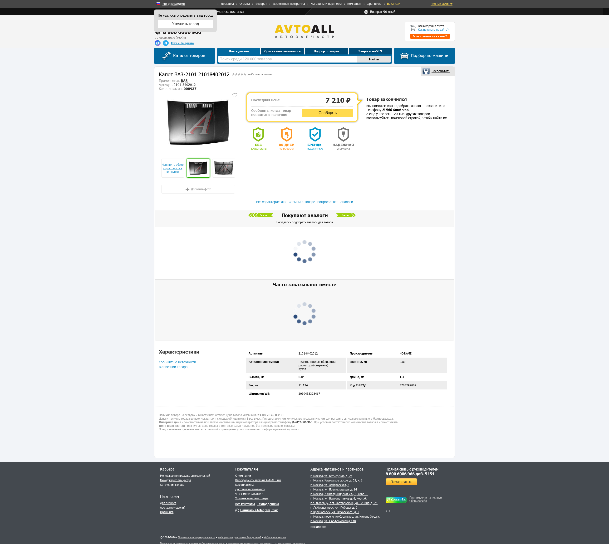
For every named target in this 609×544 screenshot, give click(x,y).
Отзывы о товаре (302, 202)
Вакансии (393, 3)
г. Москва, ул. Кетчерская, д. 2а (331, 475)
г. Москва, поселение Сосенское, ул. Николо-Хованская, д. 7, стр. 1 (355, 516)
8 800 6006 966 (182, 32)
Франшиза (374, 3)
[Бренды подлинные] (315, 138)
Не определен (173, 3)
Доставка (227, 3)
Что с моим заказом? (249, 493)
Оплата (245, 3)
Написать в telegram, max (259, 510)
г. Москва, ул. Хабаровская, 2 (329, 484)
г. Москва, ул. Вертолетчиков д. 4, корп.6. (338, 498)
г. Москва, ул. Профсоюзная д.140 (333, 521)
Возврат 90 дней (382, 12)
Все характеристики (271, 202)
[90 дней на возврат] (287, 138)
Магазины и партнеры (326, 3)
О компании (243, 475)
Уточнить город (185, 24)
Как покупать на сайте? (433, 29)
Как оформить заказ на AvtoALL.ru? (258, 480)
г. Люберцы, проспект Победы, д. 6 (333, 507)
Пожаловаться (401, 482)
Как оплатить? (244, 484)
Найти (374, 59)
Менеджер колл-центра (175, 480)
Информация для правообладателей (239, 537)
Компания (354, 3)
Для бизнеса (168, 503)
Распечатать (441, 71)
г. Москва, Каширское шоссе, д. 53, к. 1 (336, 480)
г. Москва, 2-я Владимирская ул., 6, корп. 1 (339, 493)
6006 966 (395, 110)
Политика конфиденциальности (196, 537)
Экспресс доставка (230, 12)
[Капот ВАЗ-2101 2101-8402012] (198, 122)
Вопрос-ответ (327, 202)
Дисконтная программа (289, 3)
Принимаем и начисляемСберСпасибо (425, 499)
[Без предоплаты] (258, 138)
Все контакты (245, 503)
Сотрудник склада (172, 484)
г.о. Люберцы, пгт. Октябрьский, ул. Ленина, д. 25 (344, 503)
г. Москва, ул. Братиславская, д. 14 (333, 489)
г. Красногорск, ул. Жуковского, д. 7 (334, 512)
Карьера (167, 469)
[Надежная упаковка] (343, 138)
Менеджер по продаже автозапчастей (185, 475)
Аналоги (346, 202)
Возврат (261, 3)
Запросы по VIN (370, 51)
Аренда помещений (173, 507)
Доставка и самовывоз (250, 489)
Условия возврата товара (251, 498)
